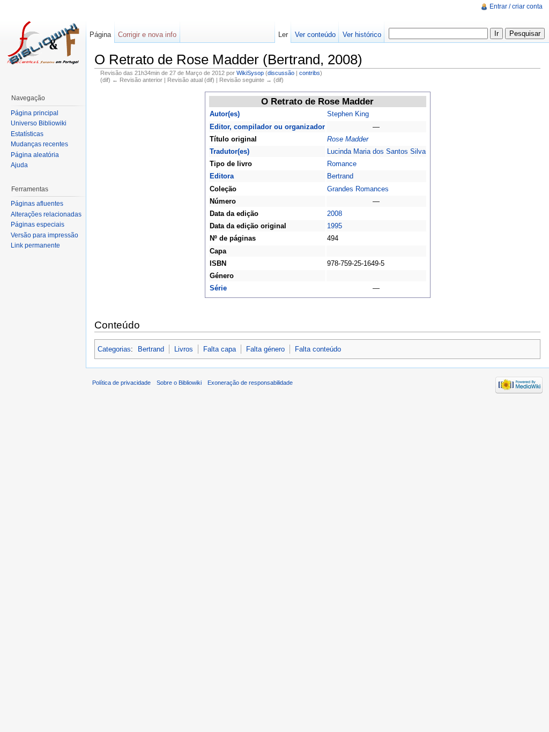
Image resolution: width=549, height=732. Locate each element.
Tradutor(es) (229, 151)
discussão (281, 73)
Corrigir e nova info (147, 35)
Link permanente (35, 245)
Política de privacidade (121, 382)
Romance (342, 164)
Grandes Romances (358, 189)
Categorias (114, 349)
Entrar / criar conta (516, 6)
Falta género (265, 349)
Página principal (34, 113)
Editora (222, 176)
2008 (334, 214)
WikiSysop (250, 73)
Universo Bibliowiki (38, 123)
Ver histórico (362, 35)
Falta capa (219, 349)
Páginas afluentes (37, 203)
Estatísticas (27, 134)
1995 (334, 226)
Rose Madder (347, 139)
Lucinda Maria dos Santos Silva (376, 151)
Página (100, 35)
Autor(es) (225, 114)
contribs (309, 73)
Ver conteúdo (315, 35)
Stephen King (348, 114)
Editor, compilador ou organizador (267, 127)
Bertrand (340, 176)
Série (218, 288)
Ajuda (19, 165)
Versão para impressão (44, 235)
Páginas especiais (37, 224)
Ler (283, 35)
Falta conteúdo (318, 349)
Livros (183, 349)
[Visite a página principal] (43, 43)
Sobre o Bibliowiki (179, 382)
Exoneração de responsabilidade (250, 382)
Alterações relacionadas (46, 214)
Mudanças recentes (39, 144)
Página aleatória (35, 155)
